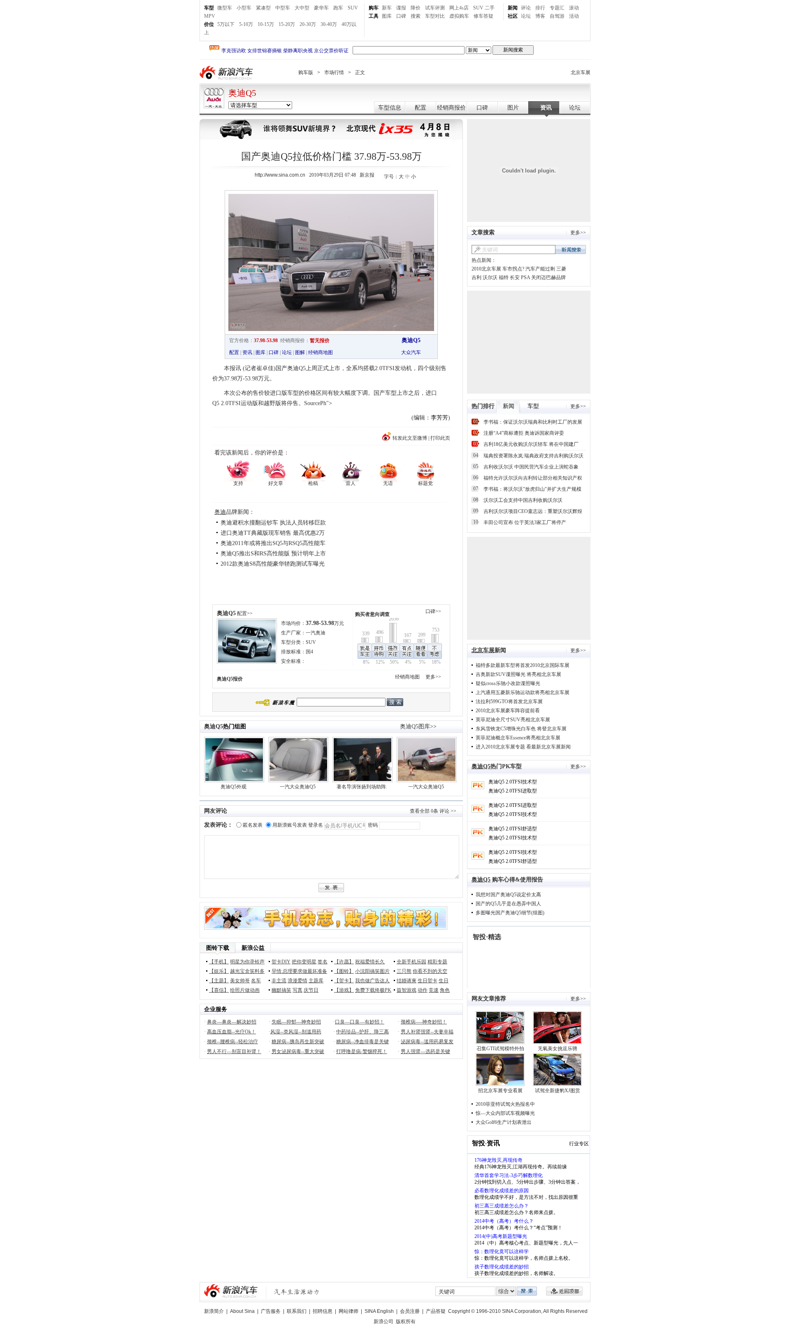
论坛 (526, 16)
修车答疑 (483, 16)
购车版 (305, 72)
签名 (323, 962)
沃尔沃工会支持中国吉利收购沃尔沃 (522, 500)
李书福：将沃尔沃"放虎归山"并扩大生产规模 (532, 489)
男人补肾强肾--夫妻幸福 (427, 1032)
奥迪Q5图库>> (418, 726)
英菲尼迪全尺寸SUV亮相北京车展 (513, 720)
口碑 (401, 16)
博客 (540, 16)
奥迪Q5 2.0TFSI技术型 (512, 782)
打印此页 (440, 438)
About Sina (242, 1311)
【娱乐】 (219, 971)
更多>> (433, 677)
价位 (209, 24)
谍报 (401, 8)
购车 (374, 8)
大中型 (302, 8)
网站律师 (348, 1311)
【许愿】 (344, 962)
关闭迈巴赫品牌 (548, 277)
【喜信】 (219, 990)
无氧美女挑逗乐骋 (557, 1048)
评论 (526, 8)
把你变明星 (304, 962)
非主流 (279, 981)
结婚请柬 (406, 981)
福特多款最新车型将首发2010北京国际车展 (522, 665)
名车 (256, 981)
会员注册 (410, 1311)
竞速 (434, 990)
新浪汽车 (227, 72)
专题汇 (557, 8)
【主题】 (219, 981)
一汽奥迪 (315, 633)
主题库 (316, 981)
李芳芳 (439, 418)
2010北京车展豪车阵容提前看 (508, 710)
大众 (406, 352)
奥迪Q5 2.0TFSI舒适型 (512, 829)
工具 (374, 16)
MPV (209, 16)
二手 (490, 8)
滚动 (574, 8)
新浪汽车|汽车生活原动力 (296, 1291)
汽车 (416, 352)
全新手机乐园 (411, 962)
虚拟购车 (459, 16)
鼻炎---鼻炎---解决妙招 (231, 1022)
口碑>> (433, 611)
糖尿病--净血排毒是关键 (362, 1041)
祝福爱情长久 (370, 962)
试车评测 (435, 8)
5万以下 (226, 24)
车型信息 (389, 108)
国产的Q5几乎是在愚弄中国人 (508, 904)
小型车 (244, 8)
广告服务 (271, 1311)
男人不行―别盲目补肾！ (234, 1051)
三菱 (561, 269)
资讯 (546, 108)
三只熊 (404, 971)
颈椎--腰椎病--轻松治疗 (232, 1041)
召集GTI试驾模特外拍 (500, 1048)
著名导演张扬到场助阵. (362, 787)
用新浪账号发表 (289, 825)
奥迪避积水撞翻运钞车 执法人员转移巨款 (273, 523)
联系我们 (297, 1311)
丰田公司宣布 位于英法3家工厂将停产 (524, 522)
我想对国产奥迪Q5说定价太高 (508, 894)
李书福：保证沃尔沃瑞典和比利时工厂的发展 (532, 422)
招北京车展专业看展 (500, 1090)
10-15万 (266, 24)
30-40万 (329, 24)
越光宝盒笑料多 (247, 971)
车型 (209, 8)
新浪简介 (214, 1311)
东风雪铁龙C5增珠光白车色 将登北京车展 (521, 729)
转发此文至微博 (410, 438)
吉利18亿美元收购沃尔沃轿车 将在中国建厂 (531, 444)
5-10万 (246, 24)
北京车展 (580, 72)
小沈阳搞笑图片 (372, 971)
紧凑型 (263, 8)
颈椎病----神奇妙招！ (424, 1022)
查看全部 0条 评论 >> (433, 811)
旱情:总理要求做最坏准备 (299, 971)
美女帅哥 (240, 981)
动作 (423, 990)
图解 (300, 352)
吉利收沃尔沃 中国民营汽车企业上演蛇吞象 (531, 467)
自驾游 (557, 16)
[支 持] (238, 470)
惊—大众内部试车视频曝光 (505, 1113)
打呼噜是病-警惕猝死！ (361, 1051)
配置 (420, 108)
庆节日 (311, 990)
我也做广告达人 (372, 981)
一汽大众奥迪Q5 (298, 787)
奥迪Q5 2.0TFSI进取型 (512, 791)
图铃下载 (217, 948)
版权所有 (406, 1321)
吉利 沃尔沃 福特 (490, 277)
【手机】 (219, 962)
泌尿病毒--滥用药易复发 (427, 1041)
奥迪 (220, 512)
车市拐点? (513, 269)
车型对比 (435, 16)
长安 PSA (520, 277)
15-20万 (287, 24)
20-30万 (308, 24)
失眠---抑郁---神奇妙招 (296, 1022)
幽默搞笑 (281, 990)
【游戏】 (344, 990)
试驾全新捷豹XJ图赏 (557, 1090)
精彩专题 (437, 962)
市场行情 (334, 72)
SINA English (379, 1311)
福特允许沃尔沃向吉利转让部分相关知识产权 (532, 478)
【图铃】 (344, 971)
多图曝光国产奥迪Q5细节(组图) (510, 913)
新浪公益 (253, 948)
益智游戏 (406, 990)
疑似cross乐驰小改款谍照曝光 (508, 683)
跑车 (338, 8)
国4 (309, 652)
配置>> (245, 613)
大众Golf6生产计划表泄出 (504, 1122)
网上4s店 (459, 8)
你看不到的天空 (430, 971)
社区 (513, 16)
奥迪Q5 (242, 93)
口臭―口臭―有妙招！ (359, 1022)
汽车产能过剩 (540, 269)
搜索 (416, 16)
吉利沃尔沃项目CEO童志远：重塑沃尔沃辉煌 (532, 511)
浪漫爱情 (297, 981)
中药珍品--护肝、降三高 (362, 1032)
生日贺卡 (427, 981)
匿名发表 (253, 825)
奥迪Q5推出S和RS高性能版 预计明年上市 (273, 553)
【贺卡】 (344, 981)
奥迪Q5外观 (233, 787)
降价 (416, 8)
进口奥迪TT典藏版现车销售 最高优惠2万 (273, 533)
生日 (443, 981)
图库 (387, 16)
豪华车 (321, 8)
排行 (540, 8)
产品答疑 (436, 1311)
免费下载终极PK (373, 990)
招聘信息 (322, 1311)
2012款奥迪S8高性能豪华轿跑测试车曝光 (273, 564)
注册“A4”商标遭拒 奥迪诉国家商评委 (523, 433)
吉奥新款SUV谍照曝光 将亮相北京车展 (518, 674)
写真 (297, 990)
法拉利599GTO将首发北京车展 (509, 701)
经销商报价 (451, 108)
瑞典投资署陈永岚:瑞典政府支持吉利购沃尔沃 (533, 456)
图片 (513, 108)
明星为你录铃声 (247, 962)
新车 (387, 8)
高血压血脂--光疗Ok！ (231, 1032)
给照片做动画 (245, 990)
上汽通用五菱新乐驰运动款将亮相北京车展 (522, 692)
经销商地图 (320, 352)
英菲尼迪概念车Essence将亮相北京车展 (518, 738)
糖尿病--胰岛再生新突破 (298, 1041)
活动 (574, 16)
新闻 (513, 8)
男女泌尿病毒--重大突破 (298, 1051)
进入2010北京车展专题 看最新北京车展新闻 (523, 747)
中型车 (282, 8)
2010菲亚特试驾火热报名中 (505, 1104)
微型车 (224, 8)
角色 (445, 990)
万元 (325, 623)
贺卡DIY (281, 962)
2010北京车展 (486, 269)
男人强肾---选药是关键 (425, 1051)
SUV (353, 8)
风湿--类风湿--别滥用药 (295, 1032)
